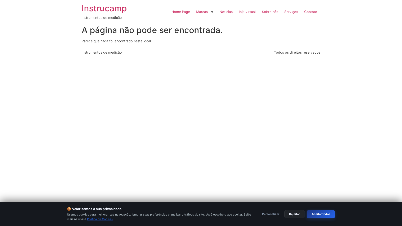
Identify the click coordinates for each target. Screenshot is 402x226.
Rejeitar (294, 214)
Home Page (180, 12)
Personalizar (270, 214)
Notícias (226, 12)
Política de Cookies (100, 219)
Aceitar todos (321, 214)
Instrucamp (104, 8)
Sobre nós (270, 12)
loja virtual (247, 12)
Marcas (202, 12)
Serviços (291, 12)
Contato (310, 12)
